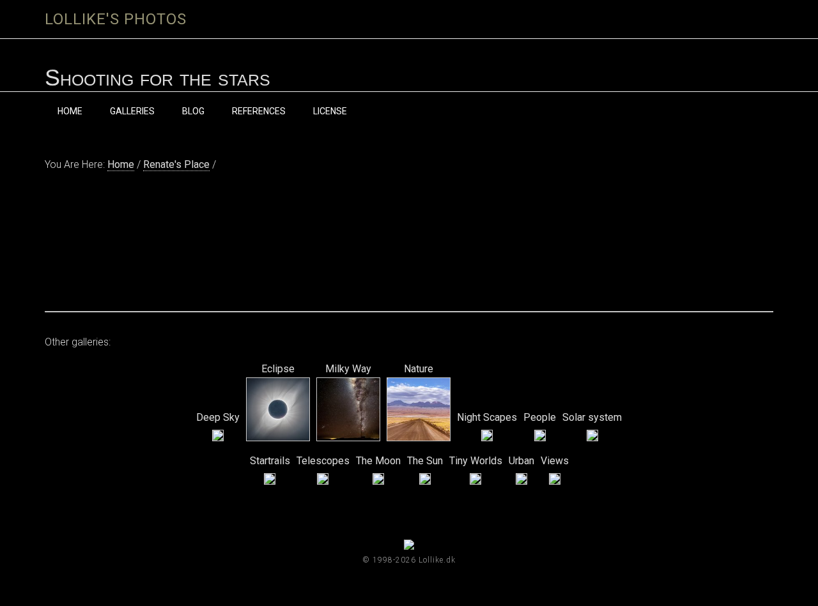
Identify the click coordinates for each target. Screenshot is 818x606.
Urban (521, 461)
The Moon (378, 461)
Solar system (592, 417)
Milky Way (348, 369)
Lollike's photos (116, 19)
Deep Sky (218, 417)
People (539, 417)
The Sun (425, 461)
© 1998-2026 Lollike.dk (409, 560)
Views (555, 461)
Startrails (270, 461)
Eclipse (278, 369)
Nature (418, 369)
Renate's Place (176, 164)
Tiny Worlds (475, 461)
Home (120, 164)
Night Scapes (487, 417)
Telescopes (323, 461)
